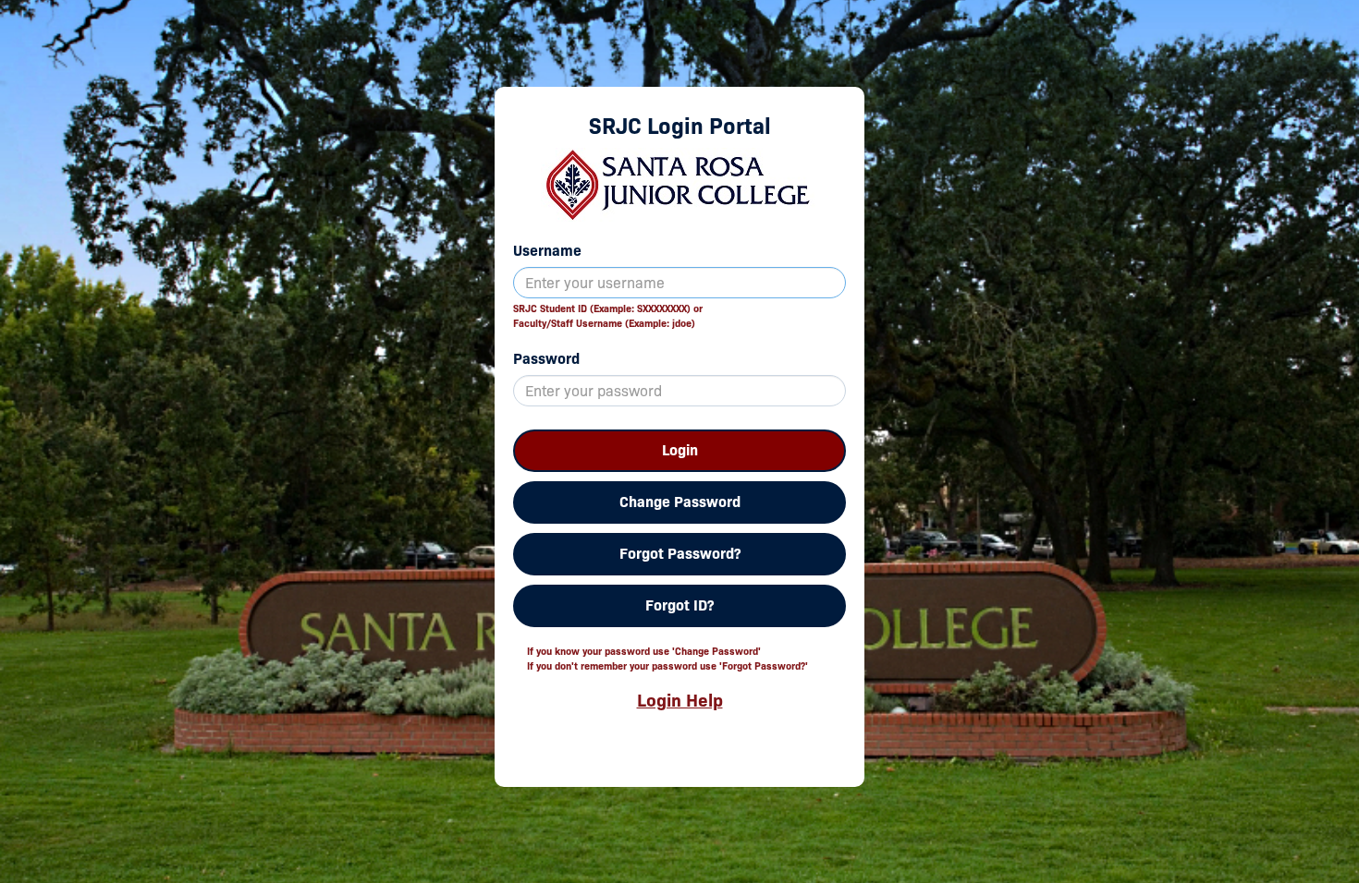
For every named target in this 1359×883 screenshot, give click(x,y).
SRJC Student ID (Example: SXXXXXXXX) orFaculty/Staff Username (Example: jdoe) (608, 316)
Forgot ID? (679, 605)
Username (547, 251)
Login (680, 450)
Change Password (680, 502)
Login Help (680, 700)
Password (546, 359)
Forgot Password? (680, 553)
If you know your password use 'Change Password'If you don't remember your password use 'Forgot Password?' (667, 658)
